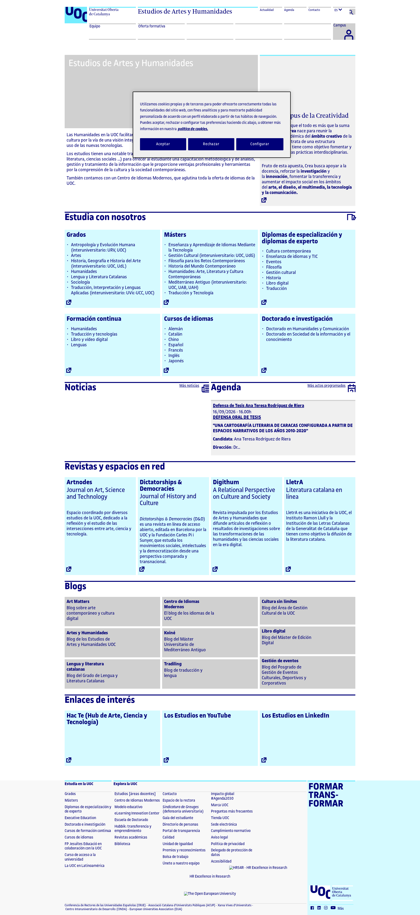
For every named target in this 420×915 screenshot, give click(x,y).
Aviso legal (219, 837)
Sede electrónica (224, 824)
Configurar (259, 144)
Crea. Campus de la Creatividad (305, 115)
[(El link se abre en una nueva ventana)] (112, 611)
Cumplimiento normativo (231, 831)
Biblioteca (122, 844)
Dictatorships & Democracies (161, 485)
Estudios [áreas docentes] (135, 794)
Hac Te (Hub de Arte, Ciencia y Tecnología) (107, 719)
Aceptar (163, 144)
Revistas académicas (130, 837)
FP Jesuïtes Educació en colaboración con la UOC (83, 846)
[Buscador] (352, 12)
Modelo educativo (128, 807)
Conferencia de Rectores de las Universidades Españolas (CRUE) (105, 905)
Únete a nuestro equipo (181, 863)
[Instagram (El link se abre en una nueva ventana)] (327, 908)
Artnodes (79, 482)
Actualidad (267, 10)
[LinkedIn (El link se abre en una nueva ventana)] (320, 908)
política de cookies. (193, 129)
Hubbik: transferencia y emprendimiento (132, 828)
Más (341, 909)
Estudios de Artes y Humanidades (185, 11)
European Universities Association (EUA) (155, 909)
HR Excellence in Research (210, 876)
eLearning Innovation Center (136, 813)
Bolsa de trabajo (175, 857)
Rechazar (211, 144)
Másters (175, 234)
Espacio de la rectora (179, 800)
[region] (212, 125)
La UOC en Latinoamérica (85, 866)
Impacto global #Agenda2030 (222, 796)
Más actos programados (326, 386)
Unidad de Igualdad (178, 844)
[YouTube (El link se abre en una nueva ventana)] (334, 908)
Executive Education (80, 818)
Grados (76, 234)
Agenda (289, 10)
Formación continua (94, 318)
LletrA (294, 482)
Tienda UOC (220, 818)
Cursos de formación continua (88, 831)
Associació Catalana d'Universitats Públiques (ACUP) (181, 905)
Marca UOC (219, 805)
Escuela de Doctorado (131, 820)
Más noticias (189, 386)
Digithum (226, 482)
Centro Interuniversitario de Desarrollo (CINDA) (96, 909)
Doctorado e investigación (297, 318)
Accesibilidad (221, 861)
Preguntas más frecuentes (232, 811)
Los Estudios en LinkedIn (295, 715)
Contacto (314, 10)
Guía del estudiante (178, 818)
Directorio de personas (180, 824)
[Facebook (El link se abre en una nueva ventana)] (313, 908)
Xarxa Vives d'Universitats (234, 905)
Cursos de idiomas (188, 318)
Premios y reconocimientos (184, 850)
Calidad (168, 837)
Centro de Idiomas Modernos (137, 800)
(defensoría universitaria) (183, 809)
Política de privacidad (228, 844)
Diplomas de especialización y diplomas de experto (302, 238)
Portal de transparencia (181, 831)
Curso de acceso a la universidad (80, 857)
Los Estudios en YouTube (197, 715)
